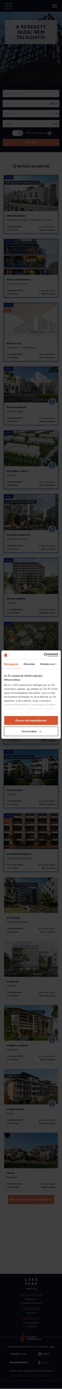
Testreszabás (29, 731)
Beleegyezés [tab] (11, 664)
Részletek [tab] (29, 664)
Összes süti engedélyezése (31, 720)
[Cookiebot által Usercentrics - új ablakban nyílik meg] (44, 655)
